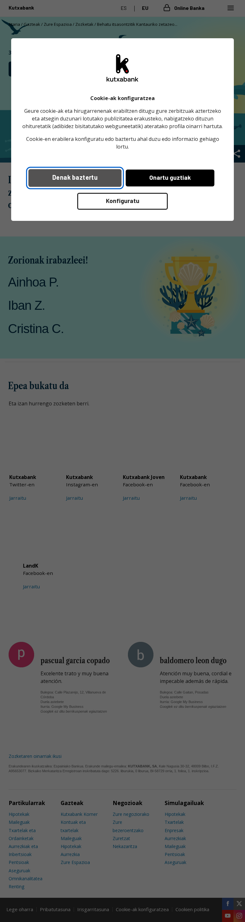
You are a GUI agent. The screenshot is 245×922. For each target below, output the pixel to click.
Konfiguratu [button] (122, 200)
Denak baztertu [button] (75, 177)
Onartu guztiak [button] (170, 177)
